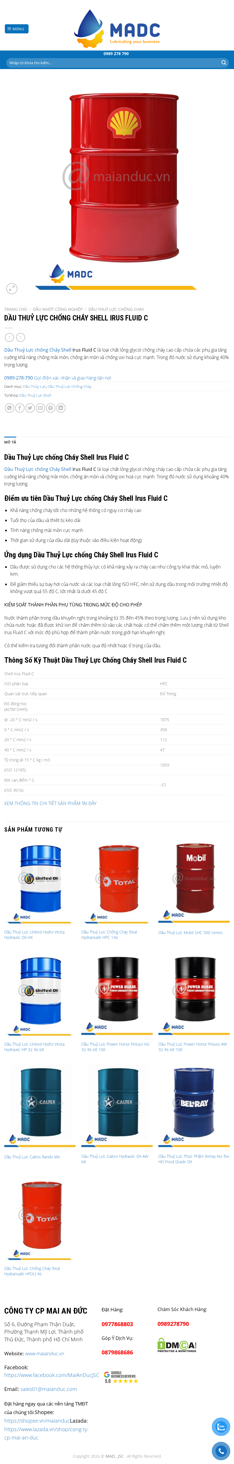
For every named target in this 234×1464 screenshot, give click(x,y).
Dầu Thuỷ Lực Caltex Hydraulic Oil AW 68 (114, 1159)
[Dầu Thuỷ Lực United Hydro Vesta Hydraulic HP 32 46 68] (40, 995)
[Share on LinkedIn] (61, 408)
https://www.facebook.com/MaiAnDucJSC (51, 1375)
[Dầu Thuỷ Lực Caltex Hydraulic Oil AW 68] (117, 1107)
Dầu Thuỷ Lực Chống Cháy (116, 309)
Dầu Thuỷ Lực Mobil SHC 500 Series (190, 932)
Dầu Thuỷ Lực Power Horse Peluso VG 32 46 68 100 (115, 1047)
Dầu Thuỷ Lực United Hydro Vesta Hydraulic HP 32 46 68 (34, 1047)
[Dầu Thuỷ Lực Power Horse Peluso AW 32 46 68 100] (194, 995)
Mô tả (10, 442)
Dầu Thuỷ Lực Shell (35, 395)
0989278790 (173, 1324)
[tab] (10, 442)
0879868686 (117, 1352)
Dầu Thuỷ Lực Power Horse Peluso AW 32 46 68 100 (192, 1047)
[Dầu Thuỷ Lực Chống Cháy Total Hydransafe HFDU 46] (40, 1219)
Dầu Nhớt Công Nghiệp (57, 309)
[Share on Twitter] (30, 408)
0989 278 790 (116, 53)
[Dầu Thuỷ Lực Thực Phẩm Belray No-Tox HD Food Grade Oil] (194, 1107)
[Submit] (224, 63)
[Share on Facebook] (20, 408)
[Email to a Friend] (40, 408)
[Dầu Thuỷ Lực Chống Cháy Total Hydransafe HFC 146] (117, 883)
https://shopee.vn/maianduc (37, 1420)
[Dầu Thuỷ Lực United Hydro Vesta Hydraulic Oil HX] (40, 883)
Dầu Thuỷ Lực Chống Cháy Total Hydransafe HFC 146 (109, 934)
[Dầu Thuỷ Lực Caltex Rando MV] (40, 1107)
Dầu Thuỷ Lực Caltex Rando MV (32, 1156)
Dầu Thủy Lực (34, 386)
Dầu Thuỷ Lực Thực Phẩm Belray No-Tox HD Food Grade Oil (193, 1159)
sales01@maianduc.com (49, 1389)
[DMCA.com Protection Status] (177, 1344)
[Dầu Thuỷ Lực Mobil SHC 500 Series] (194, 883)
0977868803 (117, 1324)
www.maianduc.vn (44, 1353)
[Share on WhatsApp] (9, 408)
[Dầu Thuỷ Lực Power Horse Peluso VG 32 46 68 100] (117, 995)
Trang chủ (15, 309)
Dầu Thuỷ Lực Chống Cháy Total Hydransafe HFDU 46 (32, 1271)
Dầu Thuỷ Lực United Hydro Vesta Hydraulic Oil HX (34, 934)
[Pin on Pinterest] (50, 408)
